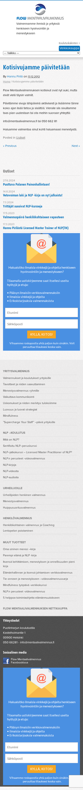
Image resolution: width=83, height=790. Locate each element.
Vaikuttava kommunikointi (18, 397)
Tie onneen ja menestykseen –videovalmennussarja (35, 579)
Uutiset (20, 137)
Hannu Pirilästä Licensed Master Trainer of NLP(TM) (35, 228)
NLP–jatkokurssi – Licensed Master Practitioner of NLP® (37, 452)
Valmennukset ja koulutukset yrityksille (27, 378)
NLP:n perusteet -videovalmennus (24, 458)
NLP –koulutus (14, 433)
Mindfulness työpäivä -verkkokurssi (25, 585)
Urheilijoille (12, 488)
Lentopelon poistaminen (18, 530)
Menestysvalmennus (16, 501)
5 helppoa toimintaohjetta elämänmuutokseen (31, 597)
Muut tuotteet (14, 542)
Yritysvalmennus (16, 371)
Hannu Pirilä (15, 76)
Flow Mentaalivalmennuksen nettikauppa (35, 608)
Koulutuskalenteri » (69, 43)
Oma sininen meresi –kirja (19, 549)
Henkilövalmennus (17, 518)
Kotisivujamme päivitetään (36, 67)
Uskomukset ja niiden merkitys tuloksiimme (30, 403)
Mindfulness (10, 415)
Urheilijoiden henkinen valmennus (24, 495)
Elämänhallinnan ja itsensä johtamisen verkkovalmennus (38, 572)
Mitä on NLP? (11, 439)
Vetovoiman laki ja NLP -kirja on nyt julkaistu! (32, 195)
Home (6, 81)
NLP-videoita (11, 471)
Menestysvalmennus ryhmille (21, 390)
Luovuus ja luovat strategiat (20, 409)
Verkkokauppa (69, 48)
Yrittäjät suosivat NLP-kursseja (22, 206)
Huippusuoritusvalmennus (19, 507)
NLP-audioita (11, 477)
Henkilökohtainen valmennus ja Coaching (28, 525)
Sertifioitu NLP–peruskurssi (20, 446)
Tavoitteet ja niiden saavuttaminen (24, 384)
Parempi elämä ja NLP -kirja (19, 555)
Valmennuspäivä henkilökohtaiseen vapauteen (33, 217)
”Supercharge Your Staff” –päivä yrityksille (29, 422)
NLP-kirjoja (9, 465)
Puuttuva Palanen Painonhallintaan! (26, 184)
